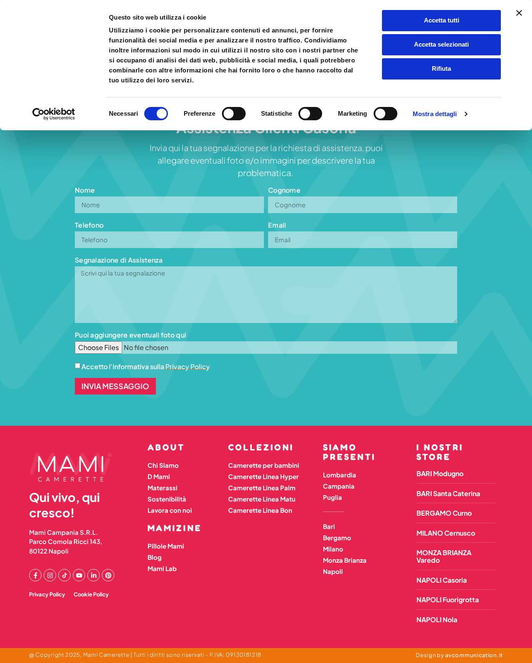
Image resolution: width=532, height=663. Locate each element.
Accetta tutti (441, 20)
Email (277, 225)
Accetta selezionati (441, 44)
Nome (85, 190)
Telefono (89, 225)
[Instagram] (50, 575)
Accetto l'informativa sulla (145, 366)
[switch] (234, 113)
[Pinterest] (108, 575)
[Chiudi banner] (519, 13)
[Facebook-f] (35, 575)
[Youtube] (79, 575)
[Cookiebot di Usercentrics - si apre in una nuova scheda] (53, 114)
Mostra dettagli (435, 113)
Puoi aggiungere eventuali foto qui (130, 334)
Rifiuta (441, 68)
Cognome (284, 190)
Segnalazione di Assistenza (119, 260)
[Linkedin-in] (93, 575)
